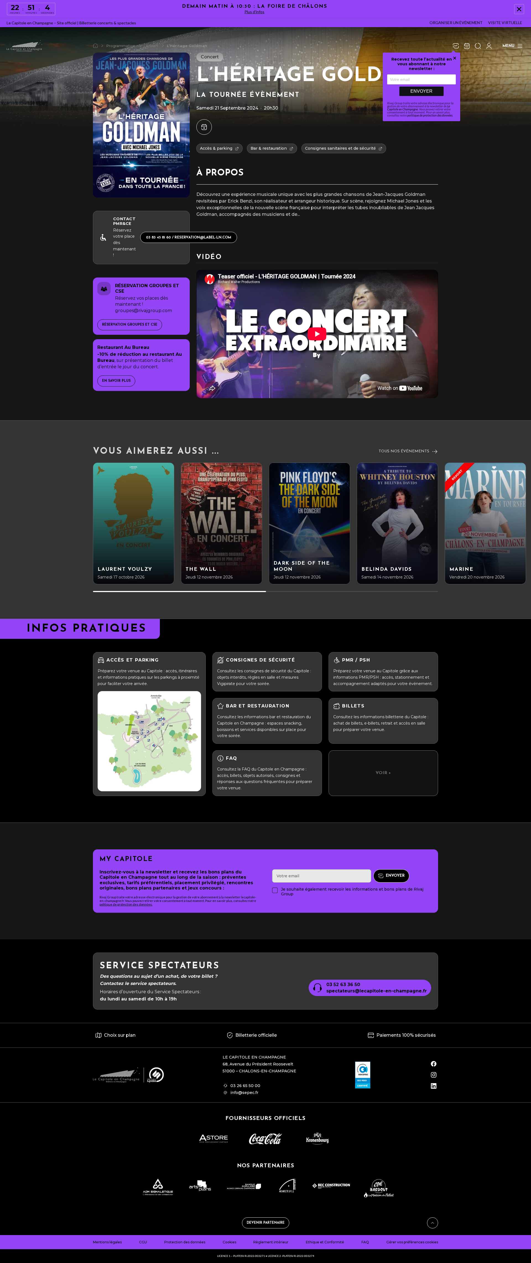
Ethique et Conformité (325, 1242)
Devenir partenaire (266, 1223)
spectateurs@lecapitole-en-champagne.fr (376, 991)
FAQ (365, 1242)
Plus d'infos (254, 11)
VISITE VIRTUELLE (505, 22)
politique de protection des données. (126, 904)
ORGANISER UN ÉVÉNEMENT (456, 22)
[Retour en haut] (432, 1222)
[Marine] (485, 523)
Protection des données (184, 1242)
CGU (143, 1242)
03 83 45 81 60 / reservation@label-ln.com (188, 237)
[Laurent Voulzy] (133, 523)
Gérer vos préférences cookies (412, 1242)
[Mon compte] (489, 46)
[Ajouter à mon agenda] (204, 127)
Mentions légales (107, 1242)
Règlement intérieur (270, 1242)
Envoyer (421, 91)
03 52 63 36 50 (343, 984)
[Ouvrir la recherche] (477, 46)
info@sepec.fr (244, 1092)
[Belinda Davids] (397, 523)
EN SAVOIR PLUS (116, 381)
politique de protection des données (429, 115)
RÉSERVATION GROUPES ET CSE (129, 324)
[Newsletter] (455, 46)
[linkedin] (433, 1086)
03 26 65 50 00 (245, 1085)
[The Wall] (221, 523)
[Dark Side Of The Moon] (309, 523)
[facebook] (433, 1063)
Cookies (229, 1242)
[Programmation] (466, 46)
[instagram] (433, 1074)
